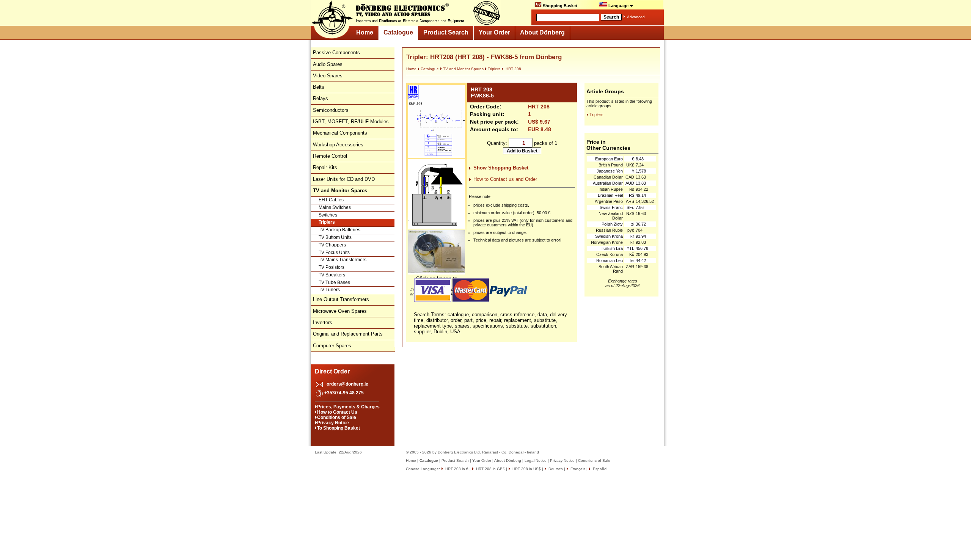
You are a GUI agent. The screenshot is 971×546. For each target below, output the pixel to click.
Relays (320, 98)
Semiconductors (331, 110)
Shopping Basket (559, 5)
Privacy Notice (333, 422)
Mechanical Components (340, 133)
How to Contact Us (337, 412)
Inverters (322, 322)
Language (618, 5)
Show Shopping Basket (500, 168)
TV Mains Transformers (342, 259)
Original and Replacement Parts (348, 334)
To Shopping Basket (338, 428)
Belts (318, 87)
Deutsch (555, 469)
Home (364, 32)
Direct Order (332, 371)
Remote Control (330, 156)
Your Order (494, 32)
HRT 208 (512, 69)
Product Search (445, 32)
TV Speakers (332, 275)
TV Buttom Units (335, 237)
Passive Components (336, 52)
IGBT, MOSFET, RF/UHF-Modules (351, 121)
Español (599, 469)
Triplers (327, 222)
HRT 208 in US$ (526, 469)
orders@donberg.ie (347, 384)
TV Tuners (329, 289)
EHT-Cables (331, 199)
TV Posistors (331, 267)
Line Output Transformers (341, 299)
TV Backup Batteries (339, 229)
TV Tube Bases (334, 282)
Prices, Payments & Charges (348, 407)
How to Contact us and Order (505, 179)
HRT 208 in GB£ (490, 469)
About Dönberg (542, 32)
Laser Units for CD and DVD (344, 179)
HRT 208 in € (456, 469)
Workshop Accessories (338, 144)
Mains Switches (335, 207)
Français (577, 469)
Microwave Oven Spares (340, 311)
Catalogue (398, 32)
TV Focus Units (334, 252)
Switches (328, 215)
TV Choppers (332, 245)
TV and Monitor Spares (463, 69)
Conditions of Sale (336, 417)
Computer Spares (332, 345)
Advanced (636, 17)
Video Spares (328, 75)
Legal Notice (536, 460)
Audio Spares (328, 64)
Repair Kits (325, 167)
